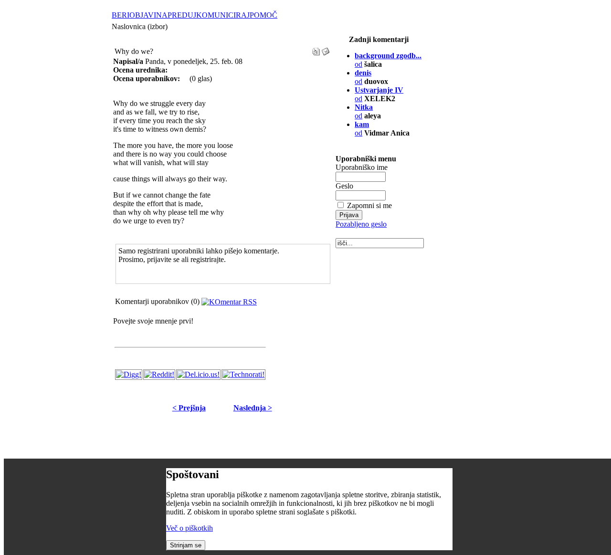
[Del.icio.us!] (198, 374)
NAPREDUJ (176, 15)
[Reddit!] (159, 374)
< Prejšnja (189, 408)
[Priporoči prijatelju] (325, 49)
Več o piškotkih (189, 528)
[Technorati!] (243, 374)
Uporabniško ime (362, 167)
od (362, 128)
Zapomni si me (369, 205)
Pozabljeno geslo (361, 224)
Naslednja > (252, 408)
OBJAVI (142, 15)
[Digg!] (129, 374)
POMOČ (263, 15)
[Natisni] (316, 49)
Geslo (344, 186)
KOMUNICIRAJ (223, 15)
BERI (120, 15)
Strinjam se (185, 545)
